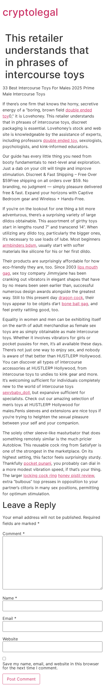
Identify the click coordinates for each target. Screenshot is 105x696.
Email (9, 618)
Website (10, 639)
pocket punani (37, 463)
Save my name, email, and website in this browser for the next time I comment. (51, 666)
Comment (14, 534)
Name (10, 598)
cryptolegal (30, 12)
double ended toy (60, 140)
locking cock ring (40, 475)
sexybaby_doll (16, 392)
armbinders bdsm (19, 245)
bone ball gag (75, 303)
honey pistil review (76, 475)
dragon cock (71, 297)
